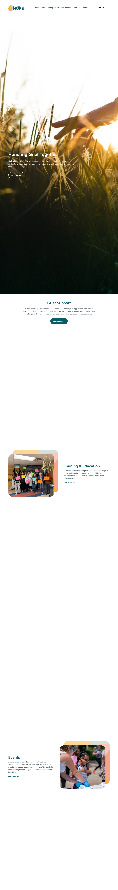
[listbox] (104, 7)
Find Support (59, 321)
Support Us (16, 175)
